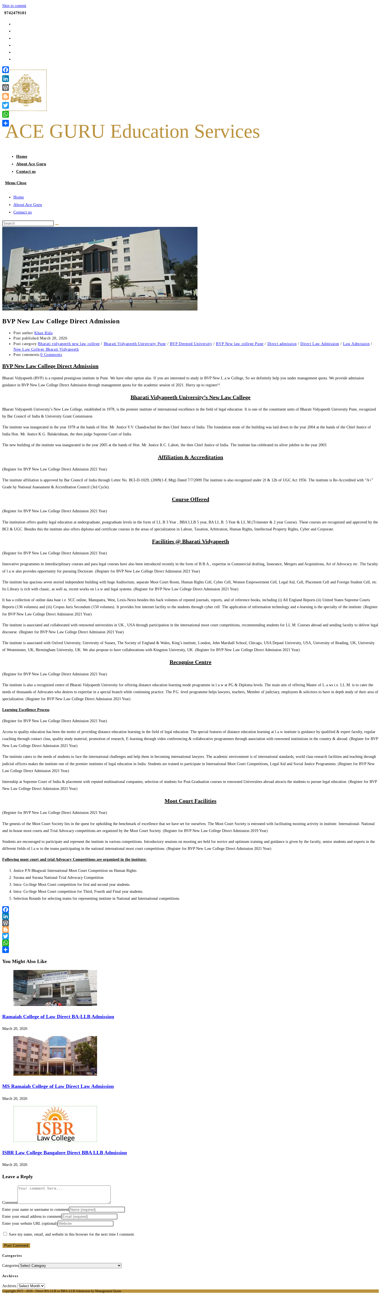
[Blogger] (190, 929)
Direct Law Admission (319, 344)
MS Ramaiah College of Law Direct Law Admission (58, 1086)
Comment (10, 1203)
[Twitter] (190, 936)
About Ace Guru (27, 204)
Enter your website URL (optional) (29, 1223)
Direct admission (282, 344)
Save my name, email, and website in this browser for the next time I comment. (72, 1234)
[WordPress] (190, 923)
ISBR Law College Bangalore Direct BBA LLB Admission (64, 1152)
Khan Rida (43, 333)
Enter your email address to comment (31, 1216)
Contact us (22, 212)
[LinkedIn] (190, 916)
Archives (9, 1286)
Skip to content (14, 6)
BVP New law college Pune (239, 344)
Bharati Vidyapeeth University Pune (135, 344)
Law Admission (356, 344)
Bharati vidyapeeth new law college (69, 344)
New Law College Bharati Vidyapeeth (46, 349)
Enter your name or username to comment (35, 1209)
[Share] (190, 949)
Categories (10, 1266)
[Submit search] (57, 224)
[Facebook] (190, 909)
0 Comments (51, 355)
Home (18, 197)
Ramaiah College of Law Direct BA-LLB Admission (58, 1016)
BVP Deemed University (191, 344)
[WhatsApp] (190, 943)
